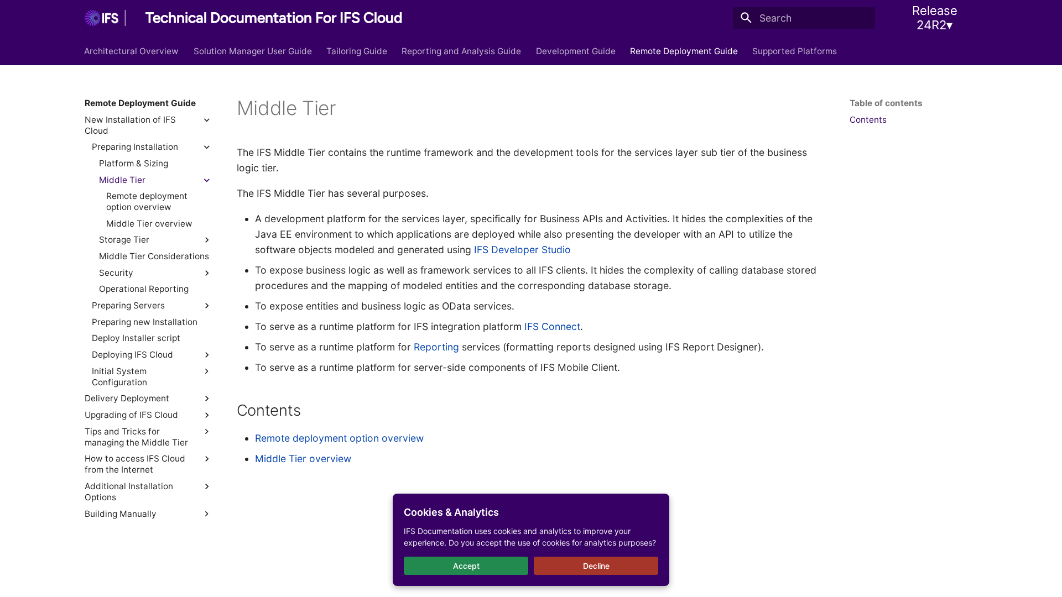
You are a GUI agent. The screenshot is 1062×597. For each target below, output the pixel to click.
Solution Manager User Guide (253, 50)
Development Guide (576, 50)
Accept (466, 565)
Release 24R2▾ (934, 17)
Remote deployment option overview (339, 438)
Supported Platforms (795, 50)
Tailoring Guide (356, 50)
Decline (596, 565)
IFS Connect (552, 326)
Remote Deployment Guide (684, 50)
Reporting (436, 347)
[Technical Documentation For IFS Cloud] (105, 17)
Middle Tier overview (303, 458)
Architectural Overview (132, 50)
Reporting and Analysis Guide (462, 50)
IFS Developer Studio (522, 249)
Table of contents (886, 103)
